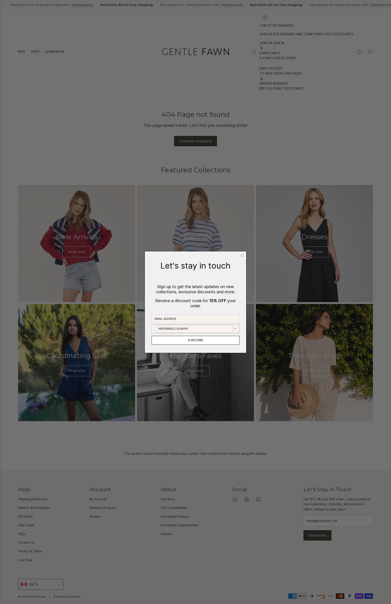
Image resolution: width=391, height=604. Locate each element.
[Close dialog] (242, 255)
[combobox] (194, 329)
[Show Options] (235, 329)
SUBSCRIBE (195, 340)
